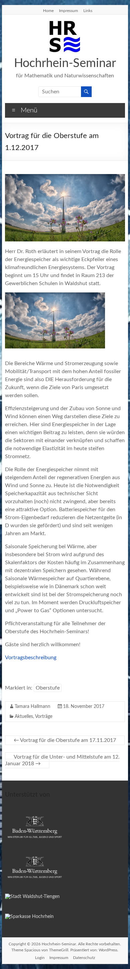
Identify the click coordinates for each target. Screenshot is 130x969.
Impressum (68, 11)
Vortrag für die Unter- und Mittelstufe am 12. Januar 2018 (62, 760)
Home (48, 11)
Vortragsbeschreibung (30, 657)
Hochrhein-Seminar (65, 63)
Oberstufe (48, 688)
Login (40, 958)
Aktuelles (24, 716)
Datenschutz (84, 958)
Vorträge (43, 716)
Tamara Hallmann (32, 706)
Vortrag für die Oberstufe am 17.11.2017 (65, 740)
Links (87, 11)
